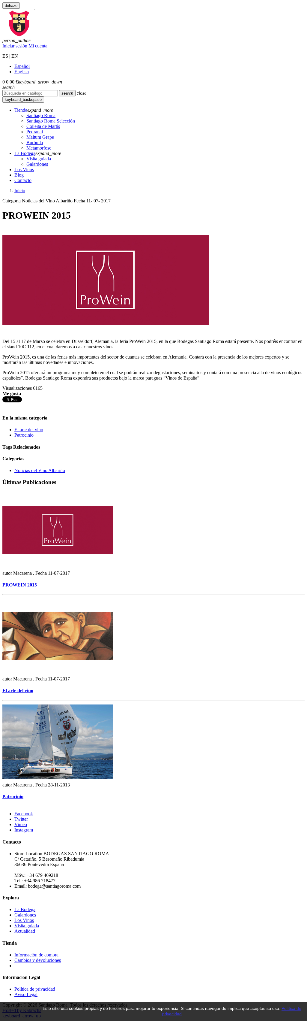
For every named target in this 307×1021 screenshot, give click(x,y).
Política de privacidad (34, 989)
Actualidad (24, 931)
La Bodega (24, 909)
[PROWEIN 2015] (57, 567)
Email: (20, 886)
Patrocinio (24, 435)
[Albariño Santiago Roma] (19, 35)
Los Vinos (24, 920)
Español (22, 66)
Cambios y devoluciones (37, 960)
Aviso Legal (25, 994)
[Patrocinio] (57, 779)
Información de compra (36, 954)
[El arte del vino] (57, 673)
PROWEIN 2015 (19, 584)
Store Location (28, 853)
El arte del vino (28, 429)
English (21, 71)
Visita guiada (26, 925)
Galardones (25, 914)
